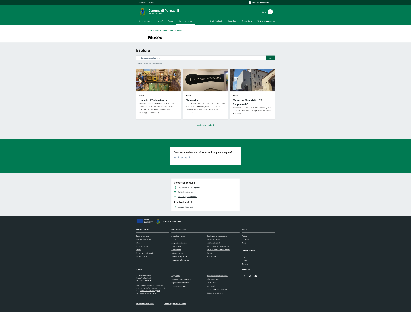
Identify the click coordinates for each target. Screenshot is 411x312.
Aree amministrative (143, 239)
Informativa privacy (213, 279)
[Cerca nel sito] (270, 11)
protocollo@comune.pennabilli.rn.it (153, 288)
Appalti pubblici (176, 246)
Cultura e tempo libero (179, 256)
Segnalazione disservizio (180, 282)
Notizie (244, 236)
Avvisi (244, 243)
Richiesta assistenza (178, 286)
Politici (138, 249)
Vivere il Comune (185, 21)
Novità (160, 21)
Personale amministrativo (145, 253)
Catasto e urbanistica (178, 253)
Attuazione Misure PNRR (145, 303)
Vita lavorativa (212, 256)
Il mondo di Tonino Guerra (153, 100)
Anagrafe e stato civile (179, 243)
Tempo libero (247, 21)
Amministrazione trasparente (217, 275)
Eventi (244, 260)
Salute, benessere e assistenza (218, 246)
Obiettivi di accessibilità (215, 293)
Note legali (210, 286)
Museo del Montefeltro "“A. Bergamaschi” (248, 102)
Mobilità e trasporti (213, 243)
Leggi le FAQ (175, 275)
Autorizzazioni (176, 249)
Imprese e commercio (214, 239)
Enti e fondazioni (142, 246)
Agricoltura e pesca (178, 236)
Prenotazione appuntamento (181, 279)
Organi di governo (142, 236)
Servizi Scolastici (216, 21)
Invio (270, 58)
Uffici (138, 243)
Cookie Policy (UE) (213, 282)
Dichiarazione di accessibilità (217, 289)
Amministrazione (146, 21)
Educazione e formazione (180, 260)
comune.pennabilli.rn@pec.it (150, 290)
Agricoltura (232, 21)
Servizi (170, 21)
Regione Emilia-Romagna (146, 2)
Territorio (245, 264)
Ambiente (174, 239)
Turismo (209, 253)
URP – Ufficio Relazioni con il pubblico (149, 285)
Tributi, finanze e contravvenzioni (218, 249)
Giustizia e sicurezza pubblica (217, 236)
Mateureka (192, 100)
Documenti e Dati (142, 256)
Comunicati (246, 239)
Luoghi (244, 257)
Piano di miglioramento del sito (175, 303)
